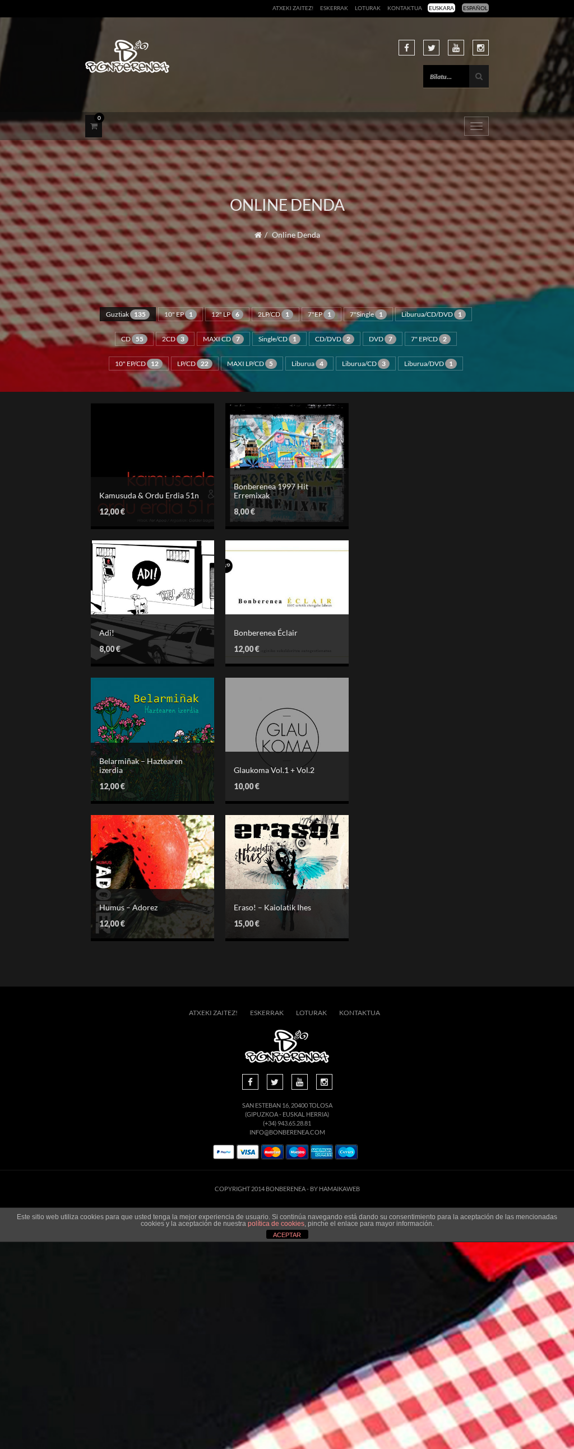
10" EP (178, 314)
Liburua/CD (364, 363)
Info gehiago (144, 479)
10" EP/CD (137, 363)
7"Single (366, 314)
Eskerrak (334, 7)
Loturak (368, 7)
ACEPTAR (287, 1235)
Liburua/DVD (428, 363)
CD (132, 339)
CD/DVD (332, 339)
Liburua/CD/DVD (431, 314)
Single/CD (277, 339)
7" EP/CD (429, 339)
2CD (173, 339)
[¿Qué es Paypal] (223, 1152)
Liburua (307, 363)
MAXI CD (221, 339)
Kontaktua (404, 7)
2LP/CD (273, 314)
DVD (380, 339)
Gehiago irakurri (278, 738)
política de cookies (276, 1224)
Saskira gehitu (144, 459)
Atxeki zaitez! (292, 7)
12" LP (225, 314)
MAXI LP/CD (250, 363)
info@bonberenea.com (287, 1132)
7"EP (319, 314)
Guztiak (126, 314)
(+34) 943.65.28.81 (287, 1123)
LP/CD (193, 363)
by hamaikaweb (335, 1188)
